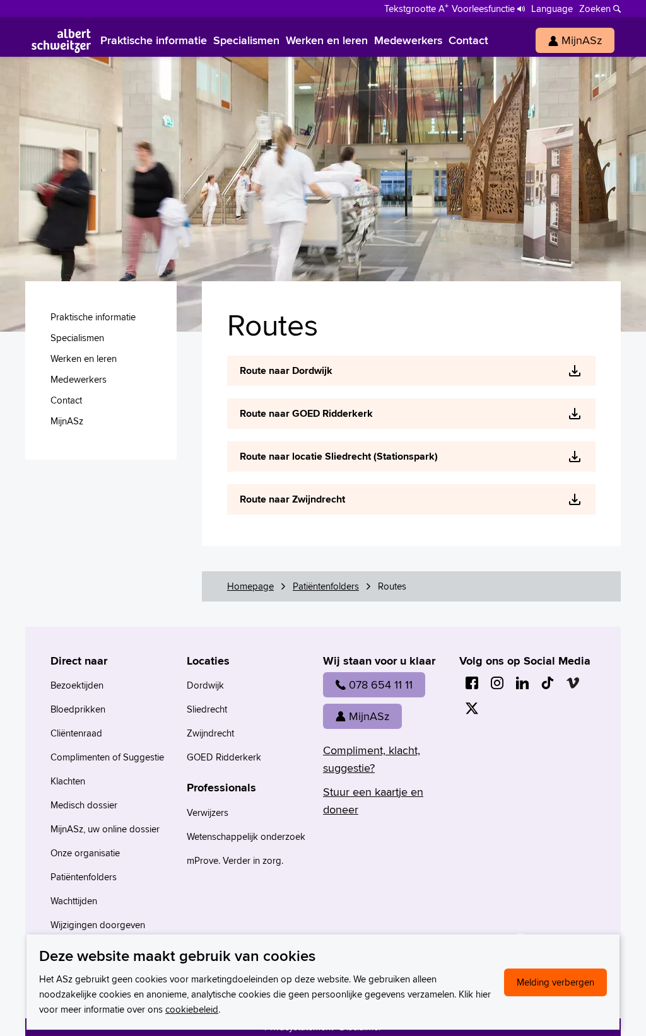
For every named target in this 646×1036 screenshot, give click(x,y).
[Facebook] (471, 683)
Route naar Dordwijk (286, 370)
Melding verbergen (555, 982)
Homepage (250, 586)
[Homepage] (61, 40)
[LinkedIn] (522, 683)
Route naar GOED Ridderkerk (306, 413)
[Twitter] (471, 708)
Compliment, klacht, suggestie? (371, 759)
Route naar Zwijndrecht (292, 499)
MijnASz (369, 716)
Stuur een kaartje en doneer (373, 800)
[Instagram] (497, 683)
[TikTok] (547, 683)
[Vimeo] (572, 683)
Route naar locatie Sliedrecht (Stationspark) (339, 456)
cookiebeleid (191, 1009)
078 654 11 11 (381, 684)
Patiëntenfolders (326, 586)
